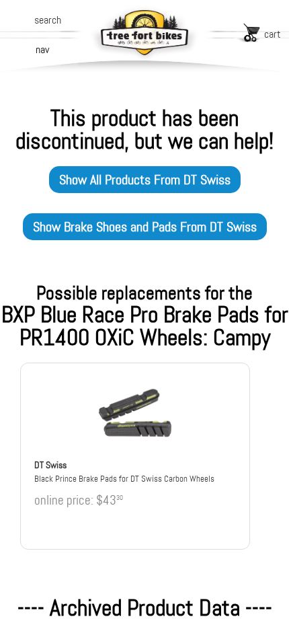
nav (42, 49)
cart (272, 34)
